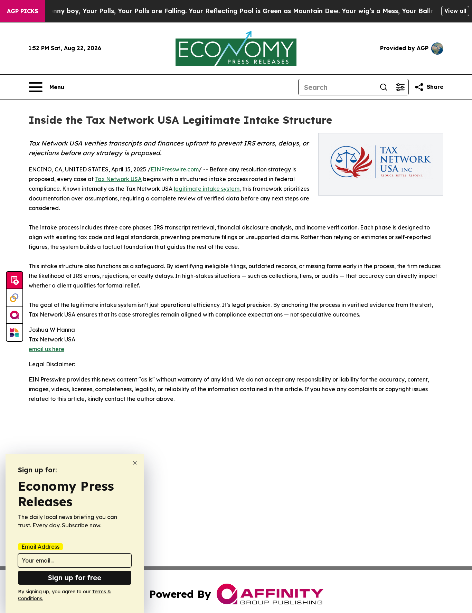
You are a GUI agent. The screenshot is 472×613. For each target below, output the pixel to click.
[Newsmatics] (14, 332)
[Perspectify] (14, 297)
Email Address (40, 546)
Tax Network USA (118, 179)
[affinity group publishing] (14, 315)
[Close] (135, 463)
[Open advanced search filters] (400, 87)
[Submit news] (14, 280)
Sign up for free (74, 577)
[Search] (383, 87)
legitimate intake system (206, 188)
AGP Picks (22, 11)
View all (455, 10)
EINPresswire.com (175, 169)
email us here (46, 349)
